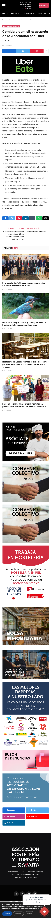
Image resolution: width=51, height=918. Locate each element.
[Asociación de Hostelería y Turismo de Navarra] (25, 5)
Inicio (5, 13)
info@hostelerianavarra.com (28, 874)
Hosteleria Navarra (11, 26)
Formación (29, 13)
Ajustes (29, 914)
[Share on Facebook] (9, 51)
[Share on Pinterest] (37, 51)
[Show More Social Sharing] (46, 51)
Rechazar (18, 914)
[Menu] (3, 5)
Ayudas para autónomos (36, 231)
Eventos (42, 13)
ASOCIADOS (43, 5)
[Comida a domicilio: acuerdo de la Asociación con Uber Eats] (25, 73)
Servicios (16, 13)
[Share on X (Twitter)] (23, 51)
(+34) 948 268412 (30, 877)
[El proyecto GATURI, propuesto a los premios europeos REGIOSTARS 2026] (25, 267)
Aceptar (7, 914)
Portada (5, 20)
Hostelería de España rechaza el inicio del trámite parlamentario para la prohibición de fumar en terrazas (25, 364)
